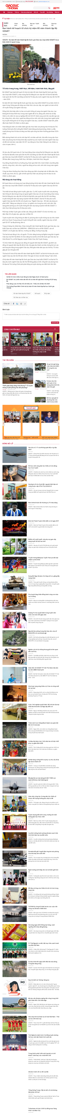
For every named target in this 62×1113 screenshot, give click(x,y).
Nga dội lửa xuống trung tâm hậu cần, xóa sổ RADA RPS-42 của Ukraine (42, 632)
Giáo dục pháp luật (26, 12)
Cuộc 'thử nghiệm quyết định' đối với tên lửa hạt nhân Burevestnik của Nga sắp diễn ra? (43, 705)
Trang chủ (4, 12)
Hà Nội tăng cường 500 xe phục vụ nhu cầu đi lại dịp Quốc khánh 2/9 (43, 761)
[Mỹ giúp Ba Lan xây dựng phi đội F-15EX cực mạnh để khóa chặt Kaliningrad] (49, 423)
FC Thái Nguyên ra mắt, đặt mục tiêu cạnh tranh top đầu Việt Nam (43, 944)
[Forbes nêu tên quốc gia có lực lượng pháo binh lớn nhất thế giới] (40, 383)
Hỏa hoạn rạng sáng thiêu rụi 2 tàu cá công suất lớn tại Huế (43, 687)
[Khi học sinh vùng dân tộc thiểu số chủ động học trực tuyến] (15, 473)
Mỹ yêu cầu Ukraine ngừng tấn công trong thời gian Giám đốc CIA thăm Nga (43, 999)
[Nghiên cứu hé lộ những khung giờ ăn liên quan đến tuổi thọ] (15, 657)
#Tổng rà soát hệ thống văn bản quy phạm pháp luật (36, 18)
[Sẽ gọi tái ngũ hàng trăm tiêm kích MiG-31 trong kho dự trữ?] (40, 367)
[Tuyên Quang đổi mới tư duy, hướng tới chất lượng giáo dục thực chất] (43, 339)
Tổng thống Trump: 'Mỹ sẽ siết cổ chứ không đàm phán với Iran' (42, 1091)
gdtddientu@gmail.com (43, 1)
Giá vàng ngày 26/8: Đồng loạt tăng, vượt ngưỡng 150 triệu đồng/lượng (41, 926)
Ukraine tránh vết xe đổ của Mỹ (12, 438)
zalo (17, 303)
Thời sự (17, 12)
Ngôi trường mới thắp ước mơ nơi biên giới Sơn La (43, 871)
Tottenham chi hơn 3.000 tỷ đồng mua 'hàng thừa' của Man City (42, 1109)
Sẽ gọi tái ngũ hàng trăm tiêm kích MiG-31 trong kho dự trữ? (53, 367)
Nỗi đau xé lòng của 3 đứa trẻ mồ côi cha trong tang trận (43, 889)
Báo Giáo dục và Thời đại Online (12, 7)
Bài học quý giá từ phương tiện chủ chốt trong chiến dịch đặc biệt (52, 401)
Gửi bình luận (55, 322)
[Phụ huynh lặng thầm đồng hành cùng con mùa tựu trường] (15, 602)
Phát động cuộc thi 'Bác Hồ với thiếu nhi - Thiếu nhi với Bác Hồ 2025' (28, 284)
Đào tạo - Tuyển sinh (34, 24)
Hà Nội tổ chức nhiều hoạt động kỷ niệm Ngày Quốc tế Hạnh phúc (27, 277)
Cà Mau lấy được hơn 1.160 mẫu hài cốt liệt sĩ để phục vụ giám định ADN (43, 742)
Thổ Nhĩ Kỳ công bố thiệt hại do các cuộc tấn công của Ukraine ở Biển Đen (42, 907)
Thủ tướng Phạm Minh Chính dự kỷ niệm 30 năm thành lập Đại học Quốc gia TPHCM (30, 287)
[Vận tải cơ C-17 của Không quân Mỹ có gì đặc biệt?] (15, 455)
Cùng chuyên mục (12, 329)
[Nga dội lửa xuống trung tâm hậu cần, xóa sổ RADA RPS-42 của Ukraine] (15, 638)
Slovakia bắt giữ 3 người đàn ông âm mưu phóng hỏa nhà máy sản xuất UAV (43, 852)
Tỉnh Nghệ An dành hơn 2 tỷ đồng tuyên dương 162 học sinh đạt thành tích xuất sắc (43, 1036)
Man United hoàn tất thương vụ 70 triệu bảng (42, 502)
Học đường (50, 12)
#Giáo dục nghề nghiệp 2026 (17, 18)
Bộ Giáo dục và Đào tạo (21, 297)
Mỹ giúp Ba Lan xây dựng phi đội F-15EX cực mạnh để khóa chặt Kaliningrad (49, 439)
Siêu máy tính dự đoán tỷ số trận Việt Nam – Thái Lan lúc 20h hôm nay (43, 1018)
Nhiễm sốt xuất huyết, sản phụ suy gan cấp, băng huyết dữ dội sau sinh (42, 540)
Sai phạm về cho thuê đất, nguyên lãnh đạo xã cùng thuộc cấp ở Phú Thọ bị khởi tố (43, 485)
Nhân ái (57, 12)
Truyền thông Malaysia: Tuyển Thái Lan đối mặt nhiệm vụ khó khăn (43, 559)
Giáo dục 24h (54, 24)
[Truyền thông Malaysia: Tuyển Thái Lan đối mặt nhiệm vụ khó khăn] (15, 565)
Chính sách (16, 24)
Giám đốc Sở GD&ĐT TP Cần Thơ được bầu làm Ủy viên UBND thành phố (43, 669)
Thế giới (4, 389)
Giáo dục (10, 12)
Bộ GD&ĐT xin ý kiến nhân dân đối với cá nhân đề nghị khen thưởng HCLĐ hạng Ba (31, 280)
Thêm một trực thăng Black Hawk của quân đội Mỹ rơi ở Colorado (43, 724)
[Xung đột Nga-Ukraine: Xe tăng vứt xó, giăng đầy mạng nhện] (15, 583)
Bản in (21, 303)
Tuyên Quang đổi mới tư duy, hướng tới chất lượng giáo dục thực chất (42, 350)
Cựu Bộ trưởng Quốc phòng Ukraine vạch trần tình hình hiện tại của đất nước (43, 834)
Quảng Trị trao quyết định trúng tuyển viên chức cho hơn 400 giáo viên (42, 614)
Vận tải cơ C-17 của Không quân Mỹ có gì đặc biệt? (42, 448)
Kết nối (36, 12)
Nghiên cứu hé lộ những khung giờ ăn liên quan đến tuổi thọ (43, 650)
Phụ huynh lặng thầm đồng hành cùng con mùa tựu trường (43, 595)
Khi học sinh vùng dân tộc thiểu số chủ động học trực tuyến (42, 467)
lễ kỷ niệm (47, 293)
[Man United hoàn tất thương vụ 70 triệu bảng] (15, 510)
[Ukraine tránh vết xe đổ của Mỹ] (12, 423)
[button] (29, 437)
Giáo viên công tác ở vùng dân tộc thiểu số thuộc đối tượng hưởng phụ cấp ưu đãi (20, 350)
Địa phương (24, 24)
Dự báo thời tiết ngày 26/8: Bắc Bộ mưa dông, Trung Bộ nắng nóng (42, 962)
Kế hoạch (37, 293)
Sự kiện (7, 19)
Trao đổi (42, 12)
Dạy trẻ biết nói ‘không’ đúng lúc (38, 980)
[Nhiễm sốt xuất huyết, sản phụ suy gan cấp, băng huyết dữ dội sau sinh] (15, 546)
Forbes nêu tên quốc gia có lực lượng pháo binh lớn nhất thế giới (53, 384)
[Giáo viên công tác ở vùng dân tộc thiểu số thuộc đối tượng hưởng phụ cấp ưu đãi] (21, 339)
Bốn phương (45, 24)
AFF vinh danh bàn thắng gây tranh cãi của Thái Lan (31, 439)
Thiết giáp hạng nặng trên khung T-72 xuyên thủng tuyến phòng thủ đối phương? (18, 387)
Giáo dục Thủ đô (56, 8)
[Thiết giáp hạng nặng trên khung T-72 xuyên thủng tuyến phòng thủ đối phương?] (18, 373)
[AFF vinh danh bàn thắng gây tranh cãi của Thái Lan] (31, 423)
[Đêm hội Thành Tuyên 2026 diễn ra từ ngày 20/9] (15, 528)
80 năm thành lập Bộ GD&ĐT (22, 293)
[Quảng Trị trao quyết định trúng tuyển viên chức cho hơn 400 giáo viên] (15, 620)
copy (25, 303)
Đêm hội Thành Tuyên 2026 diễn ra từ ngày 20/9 (43, 521)
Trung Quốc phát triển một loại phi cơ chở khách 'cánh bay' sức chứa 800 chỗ (42, 1054)
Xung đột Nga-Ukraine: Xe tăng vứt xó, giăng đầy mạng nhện (43, 577)
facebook (13, 303)
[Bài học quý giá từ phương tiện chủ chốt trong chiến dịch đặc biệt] (40, 400)
